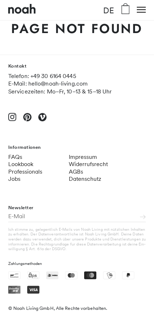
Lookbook (20, 164)
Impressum (83, 156)
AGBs (76, 171)
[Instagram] (12, 119)
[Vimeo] (42, 120)
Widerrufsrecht (88, 164)
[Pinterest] (27, 120)
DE (108, 10)
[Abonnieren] (143, 217)
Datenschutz (85, 178)
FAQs (15, 156)
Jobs (14, 178)
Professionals (25, 171)
